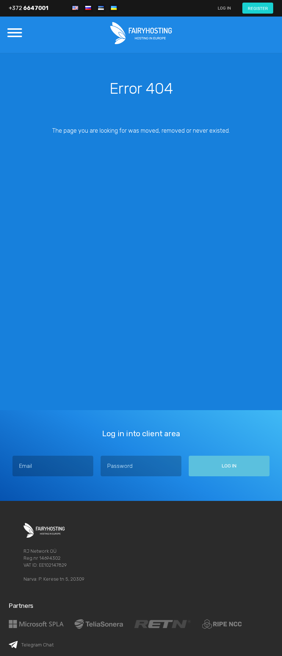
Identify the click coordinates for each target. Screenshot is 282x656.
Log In (224, 8)
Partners (21, 605)
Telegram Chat (37, 645)
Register (258, 8)
